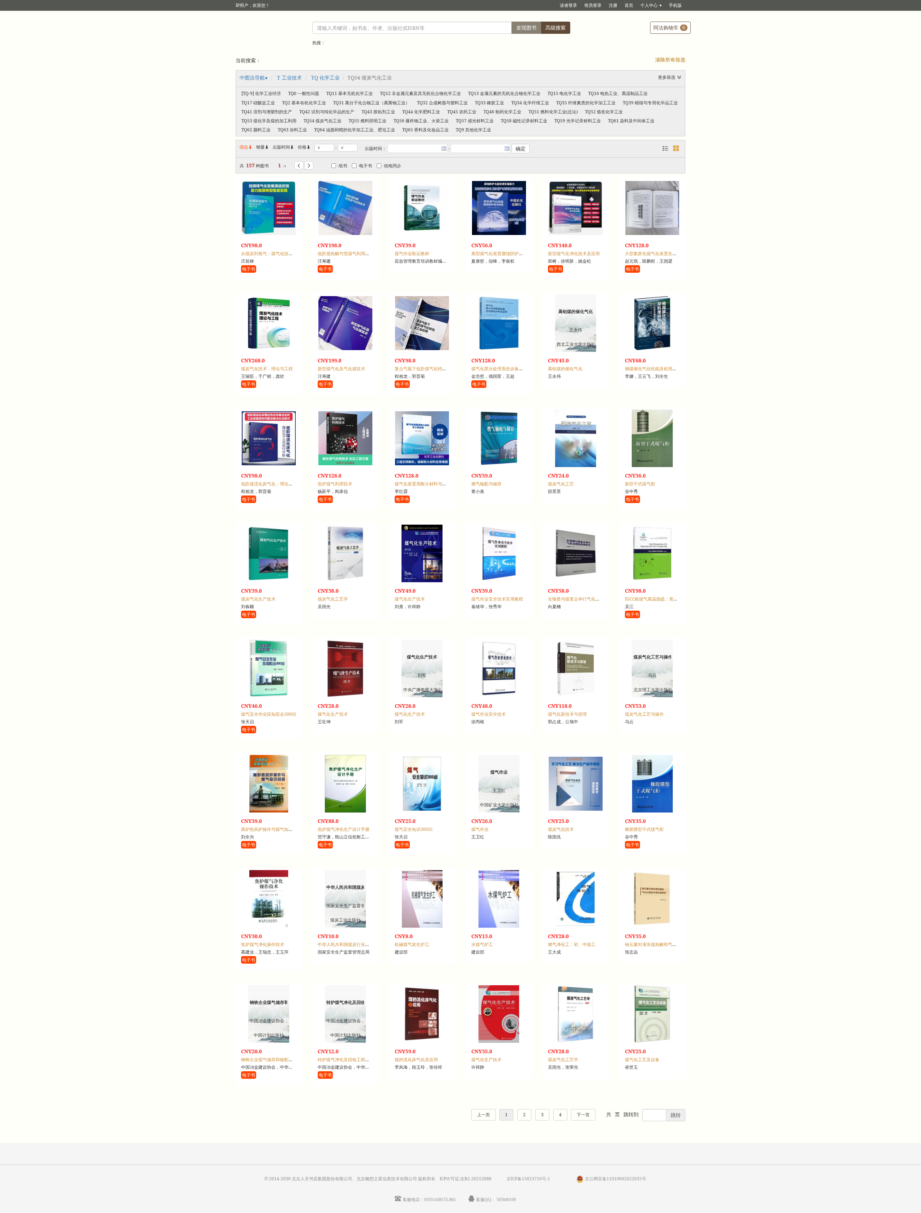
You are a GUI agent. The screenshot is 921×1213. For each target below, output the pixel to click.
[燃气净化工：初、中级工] (576, 899)
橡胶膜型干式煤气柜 (644, 829)
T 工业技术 (289, 77)
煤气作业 (480, 829)
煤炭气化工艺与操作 (644, 714)
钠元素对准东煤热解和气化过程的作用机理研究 (670, 944)
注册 (613, 5)
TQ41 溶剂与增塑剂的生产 (266, 112)
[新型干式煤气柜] (652, 438)
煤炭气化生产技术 (258, 599)
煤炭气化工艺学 (333, 599)
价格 (302, 147)
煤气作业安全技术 (488, 714)
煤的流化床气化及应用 (416, 1059)
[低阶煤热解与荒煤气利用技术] (345, 208)
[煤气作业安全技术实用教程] (499, 553)
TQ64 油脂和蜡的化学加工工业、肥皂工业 (354, 130)
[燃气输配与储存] (499, 438)
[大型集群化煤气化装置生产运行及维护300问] (652, 208)
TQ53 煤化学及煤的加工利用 (268, 121)
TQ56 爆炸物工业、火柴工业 (421, 121)
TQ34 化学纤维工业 (530, 103)
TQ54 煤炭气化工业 (322, 121)
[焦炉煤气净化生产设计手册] (345, 784)
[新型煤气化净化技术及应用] (576, 208)
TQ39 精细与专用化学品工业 (650, 103)
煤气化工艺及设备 (642, 1059)
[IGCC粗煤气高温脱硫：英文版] (652, 553)
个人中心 (649, 5)
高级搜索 (555, 27)
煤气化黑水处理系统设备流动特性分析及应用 (514, 369)
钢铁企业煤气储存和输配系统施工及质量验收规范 (288, 1059)
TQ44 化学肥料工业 (421, 112)
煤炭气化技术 (561, 829)
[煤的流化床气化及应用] (422, 1014)
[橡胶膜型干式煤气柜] (652, 784)
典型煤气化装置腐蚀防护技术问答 (503, 253)
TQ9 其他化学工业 (473, 130)
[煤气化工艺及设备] (652, 1014)
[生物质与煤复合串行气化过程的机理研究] (576, 553)
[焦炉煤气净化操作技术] (269, 899)
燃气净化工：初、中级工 (571, 944)
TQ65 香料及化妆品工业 (425, 130)
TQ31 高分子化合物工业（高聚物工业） (371, 103)
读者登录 (568, 5)
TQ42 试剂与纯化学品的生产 (326, 112)
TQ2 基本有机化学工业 (304, 103)
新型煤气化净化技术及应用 (574, 253)
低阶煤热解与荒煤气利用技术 (346, 253)
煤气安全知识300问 (413, 829)
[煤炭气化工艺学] (345, 553)
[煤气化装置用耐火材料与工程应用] (422, 438)
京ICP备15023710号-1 (528, 1179)
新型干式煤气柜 (640, 484)
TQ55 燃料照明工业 (367, 121)
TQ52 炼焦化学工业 (604, 112)
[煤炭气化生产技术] (269, 553)
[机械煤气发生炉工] (422, 899)
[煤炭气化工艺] (576, 438)
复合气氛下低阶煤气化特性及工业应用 (431, 369)
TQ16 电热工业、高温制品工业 (618, 93)
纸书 (343, 166)
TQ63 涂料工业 (292, 130)
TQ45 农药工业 (461, 112)
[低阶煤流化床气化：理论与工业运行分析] (269, 438)
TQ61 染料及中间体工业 (631, 121)
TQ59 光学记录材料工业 (577, 121)
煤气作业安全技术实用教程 (497, 599)
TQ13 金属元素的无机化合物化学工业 (504, 93)
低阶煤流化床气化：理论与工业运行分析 (280, 484)
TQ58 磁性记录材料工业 (524, 121)
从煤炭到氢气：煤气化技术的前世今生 (277, 253)
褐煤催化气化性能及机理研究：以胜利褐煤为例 (670, 369)
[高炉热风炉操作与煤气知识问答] (269, 784)
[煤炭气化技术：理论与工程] (269, 323)
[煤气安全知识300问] (422, 784)
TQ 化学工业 (325, 77)
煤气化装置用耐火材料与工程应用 (427, 484)
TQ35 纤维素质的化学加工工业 (586, 103)
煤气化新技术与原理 (567, 714)
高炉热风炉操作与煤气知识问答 (271, 829)
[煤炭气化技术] (576, 784)
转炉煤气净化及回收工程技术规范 (350, 1059)
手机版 (675, 5)
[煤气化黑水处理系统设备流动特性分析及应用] (499, 323)
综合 (246, 147)
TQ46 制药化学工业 (502, 112)
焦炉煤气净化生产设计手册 (343, 829)
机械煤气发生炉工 (412, 944)
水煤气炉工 (482, 944)
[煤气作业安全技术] (499, 668)
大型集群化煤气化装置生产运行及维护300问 (667, 253)
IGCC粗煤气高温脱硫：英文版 (653, 599)
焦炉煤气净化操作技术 (262, 944)
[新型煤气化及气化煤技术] (345, 323)
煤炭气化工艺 (561, 484)
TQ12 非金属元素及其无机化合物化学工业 (420, 93)
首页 (629, 5)
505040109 (506, 1199)
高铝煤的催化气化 (565, 369)
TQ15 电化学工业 (564, 93)
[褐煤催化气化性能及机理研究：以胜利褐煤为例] (652, 323)
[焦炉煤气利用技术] (345, 438)
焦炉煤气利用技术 (335, 484)
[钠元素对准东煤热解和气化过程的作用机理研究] (652, 899)
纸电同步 (392, 166)
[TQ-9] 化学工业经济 (261, 93)
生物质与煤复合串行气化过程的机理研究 (587, 599)
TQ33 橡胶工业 (489, 103)
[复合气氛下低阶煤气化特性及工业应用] (422, 323)
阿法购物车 (669, 27)
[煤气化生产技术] (422, 553)
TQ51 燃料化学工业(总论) (553, 112)
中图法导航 (252, 77)
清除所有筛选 (670, 59)
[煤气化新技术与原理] (576, 668)
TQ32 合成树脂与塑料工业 (442, 103)
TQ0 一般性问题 (303, 93)
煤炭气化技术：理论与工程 (267, 369)
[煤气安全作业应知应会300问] (269, 668)
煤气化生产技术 (410, 599)
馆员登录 (593, 5)
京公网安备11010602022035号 (615, 1179)
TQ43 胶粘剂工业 (378, 112)
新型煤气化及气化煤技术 (341, 369)
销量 (262, 147)
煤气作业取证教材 (412, 253)
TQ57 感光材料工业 (475, 121)
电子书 (365, 166)
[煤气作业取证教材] (422, 208)
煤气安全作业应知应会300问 (268, 714)
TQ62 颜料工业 (256, 130)
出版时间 (283, 147)
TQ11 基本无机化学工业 (349, 93)
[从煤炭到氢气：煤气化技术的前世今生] (269, 208)
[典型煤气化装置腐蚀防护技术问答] (499, 208)
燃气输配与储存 (486, 484)
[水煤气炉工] (499, 899)
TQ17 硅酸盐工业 (258, 103)
